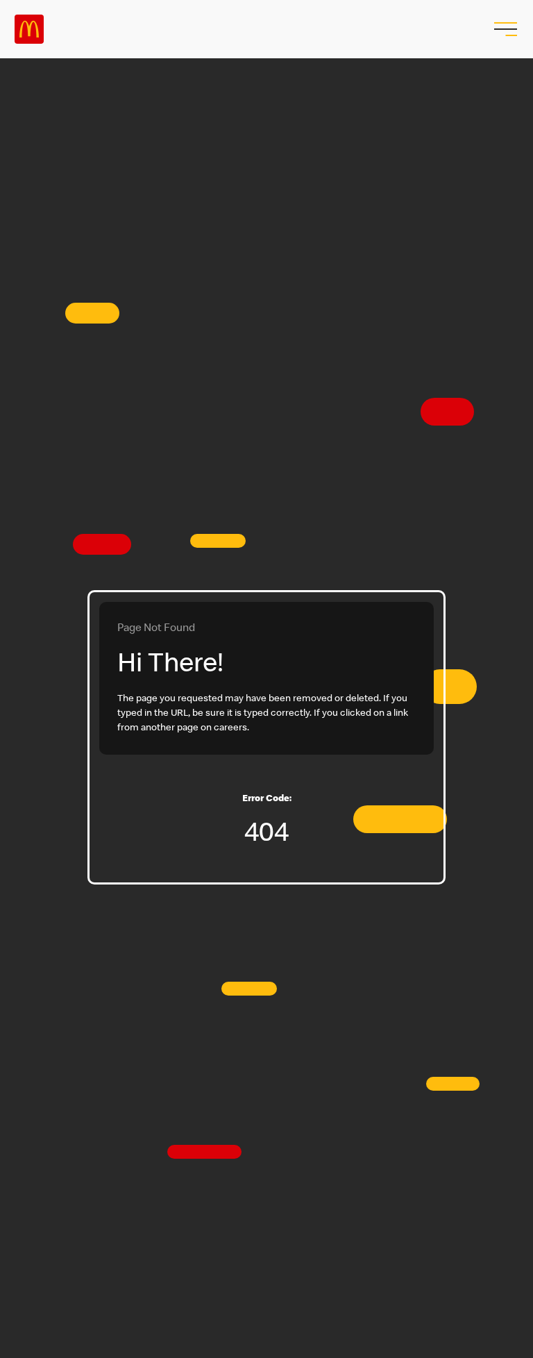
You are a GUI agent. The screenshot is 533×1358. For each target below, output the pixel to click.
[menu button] (504, 29)
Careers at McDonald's (29, 29)
